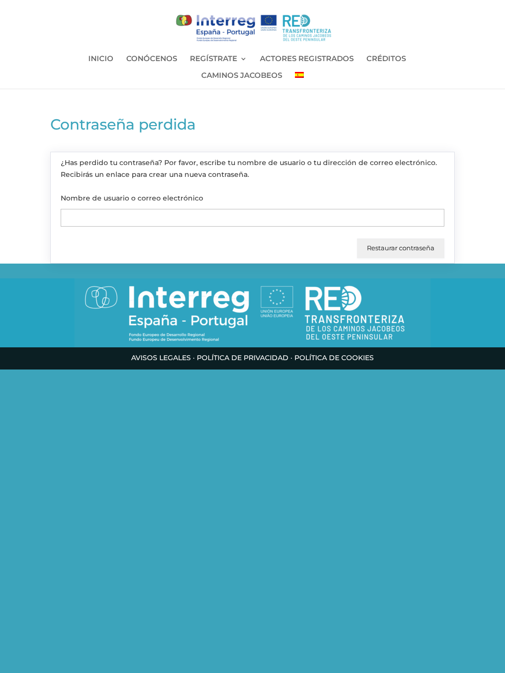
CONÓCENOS (151, 59)
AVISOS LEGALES (161, 357)
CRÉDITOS (386, 59)
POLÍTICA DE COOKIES (334, 357)
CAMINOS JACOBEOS (241, 76)
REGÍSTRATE (213, 59)
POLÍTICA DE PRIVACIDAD (243, 357)
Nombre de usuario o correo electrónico (132, 198)
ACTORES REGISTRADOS (307, 59)
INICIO (100, 59)
